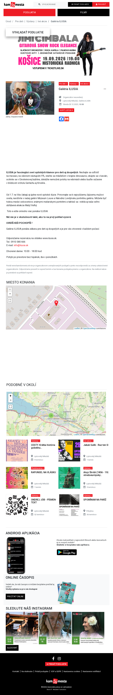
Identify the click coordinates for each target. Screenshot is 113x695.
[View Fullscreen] (10, 300)
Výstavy (30, 21)
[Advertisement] (57, 144)
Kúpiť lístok (66, 110)
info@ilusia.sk (21, 245)
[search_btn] (39, 4)
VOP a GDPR (56, 671)
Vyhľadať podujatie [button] (28, 32)
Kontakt (16, 671)
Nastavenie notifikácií (92, 671)
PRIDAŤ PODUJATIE (81, 4)
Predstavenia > (38, 468)
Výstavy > (74, 84)
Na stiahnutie (27, 671)
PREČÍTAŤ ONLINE (15, 596)
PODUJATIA (29, 12)
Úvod (8, 21)
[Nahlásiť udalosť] (105, 89)
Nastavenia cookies (72, 671)
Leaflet (77, 328)
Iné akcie (42, 21)
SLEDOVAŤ (12, 648)
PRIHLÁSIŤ (101, 4)
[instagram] (59, 659)
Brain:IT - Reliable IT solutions (56, 689)
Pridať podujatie (41, 671)
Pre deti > (63, 84)
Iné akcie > (84, 84)
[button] (11, 51)
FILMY (83, 12)
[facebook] (53, 659)
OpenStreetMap (89, 328)
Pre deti (19, 21)
